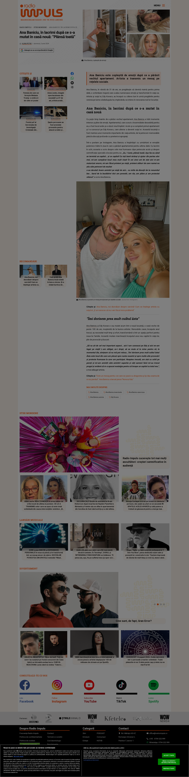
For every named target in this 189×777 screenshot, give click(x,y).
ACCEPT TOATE (169, 755)
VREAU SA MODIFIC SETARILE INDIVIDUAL (168, 762)
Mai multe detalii (18, 756)
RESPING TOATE (168, 768)
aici (25, 767)
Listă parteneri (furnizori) (91, 760)
